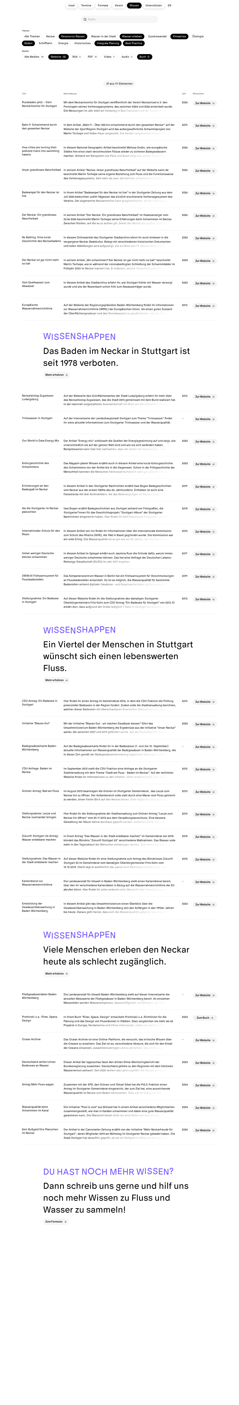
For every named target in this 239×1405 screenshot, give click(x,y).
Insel (71, 5)
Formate (103, 5)
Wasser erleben (132, 36)
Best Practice (133, 43)
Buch (144, 57)
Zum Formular (54, 1221)
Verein (119, 5)
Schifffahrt (45, 43)
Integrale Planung (108, 43)
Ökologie (198, 36)
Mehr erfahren (54, 375)
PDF (92, 57)
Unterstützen (154, 5)
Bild (76, 57)
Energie (63, 43)
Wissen (134, 5)
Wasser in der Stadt (103, 36)
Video (109, 57)
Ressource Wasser (73, 36)
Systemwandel (157, 36)
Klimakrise (179, 36)
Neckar (50, 36)
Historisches (82, 43)
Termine (86, 5)
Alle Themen (32, 36)
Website (58, 57)
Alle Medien (33, 57)
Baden (28, 43)
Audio (127, 57)
